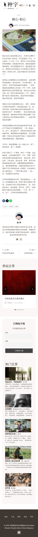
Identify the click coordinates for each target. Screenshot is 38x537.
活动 (25, 517)
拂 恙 (19, 434)
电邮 (6, 341)
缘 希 (16, 25)
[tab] (15, 309)
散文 (19, 15)
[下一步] (32, 289)
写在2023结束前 (8, 251)
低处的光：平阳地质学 (13, 382)
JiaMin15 (26, 461)
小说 (7, 485)
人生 (5, 206)
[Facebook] (3, 200)
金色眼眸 (8, 409)
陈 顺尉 (13, 488)
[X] (7, 200)
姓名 (6, 332)
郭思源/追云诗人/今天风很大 (21, 409)
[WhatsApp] (10, 200)
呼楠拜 (10, 303)
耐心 (17, 206)
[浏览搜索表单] (27, 5)
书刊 (31, 517)
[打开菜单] (34, 5)
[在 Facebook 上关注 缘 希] (17, 239)
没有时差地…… (30, 251)
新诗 (7, 406)
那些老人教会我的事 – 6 (14, 461)
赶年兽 (7, 488)
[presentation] (19, 282)
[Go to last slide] (5, 289)
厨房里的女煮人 (11, 433)
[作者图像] (11, 25)
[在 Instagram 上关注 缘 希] (21, 239)
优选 (11, 206)
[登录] (30, 5)
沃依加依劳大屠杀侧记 (14, 298)
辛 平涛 (25, 382)
